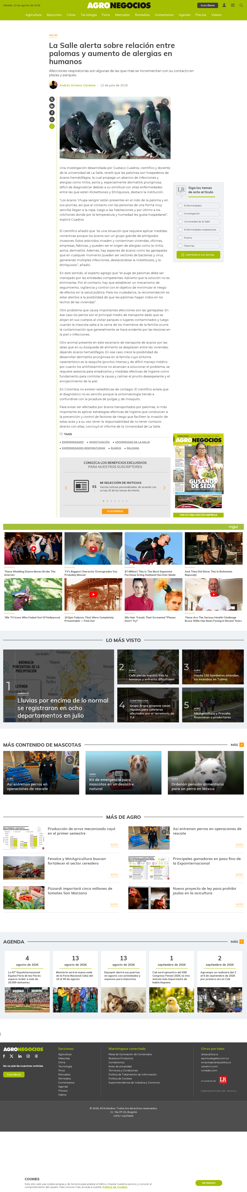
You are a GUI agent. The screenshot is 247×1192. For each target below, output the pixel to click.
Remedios (142, 15)
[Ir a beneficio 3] (111, 501)
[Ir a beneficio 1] (103, 501)
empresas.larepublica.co (216, 1062)
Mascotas (54, 15)
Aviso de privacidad (120, 1066)
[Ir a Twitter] (11, 1056)
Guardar (52, 126)
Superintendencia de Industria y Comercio (134, 1082)
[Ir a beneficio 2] (107, 501)
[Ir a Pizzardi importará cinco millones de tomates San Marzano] (24, 897)
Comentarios (164, 15)
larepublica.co (209, 1054)
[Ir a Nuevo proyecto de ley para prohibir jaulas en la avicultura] (149, 897)
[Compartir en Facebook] (52, 112)
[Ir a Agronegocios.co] (23, 1049)
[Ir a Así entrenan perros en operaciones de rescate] (149, 838)
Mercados (122, 15)
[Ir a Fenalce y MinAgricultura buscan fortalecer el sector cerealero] (24, 868)
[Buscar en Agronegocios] (241, 5)
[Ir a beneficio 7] (126, 501)
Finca (106, 15)
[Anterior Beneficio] (66, 488)
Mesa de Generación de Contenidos (130, 1054)
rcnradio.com (209, 1070)
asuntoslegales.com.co (215, 1058)
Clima (71, 15)
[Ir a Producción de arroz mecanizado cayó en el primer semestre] (24, 838)
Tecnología (88, 15)
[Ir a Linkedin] (20, 1056)
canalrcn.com (209, 1066)
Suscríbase (208, 5)
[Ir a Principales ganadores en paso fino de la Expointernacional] (149, 868)
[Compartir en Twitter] (52, 99)
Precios (200, 15)
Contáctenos (116, 1062)
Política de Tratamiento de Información (133, 1074)
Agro (114, 844)
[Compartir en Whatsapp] (52, 119)
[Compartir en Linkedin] (52, 106)
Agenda (185, 15)
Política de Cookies (120, 1078)
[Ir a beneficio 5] (119, 501)
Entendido (209, 1183)
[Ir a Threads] (36, 1056)
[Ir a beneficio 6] (123, 501)
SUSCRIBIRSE (115, 511)
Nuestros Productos (121, 1058)
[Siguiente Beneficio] (164, 488)
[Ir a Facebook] (4, 1056)
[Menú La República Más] (232, 5)
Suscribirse (14, 1074)
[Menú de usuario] (224, 5)
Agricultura (33, 15)
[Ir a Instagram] (28, 1056)
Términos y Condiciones (123, 1070)
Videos (216, 15)
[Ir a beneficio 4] (115, 501)
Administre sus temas (200, 254)
